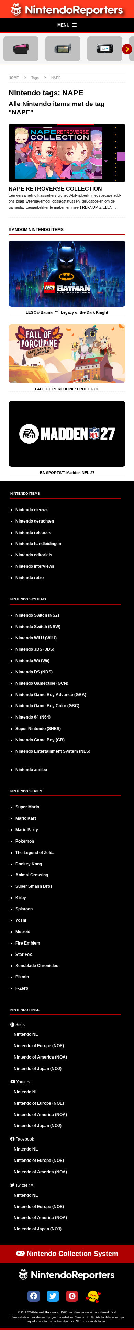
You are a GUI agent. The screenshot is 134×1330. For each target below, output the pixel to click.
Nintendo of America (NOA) (40, 1057)
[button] (67, 25)
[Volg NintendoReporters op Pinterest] (72, 1296)
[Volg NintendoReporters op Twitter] (53, 1296)
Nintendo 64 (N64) (33, 717)
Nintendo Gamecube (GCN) (41, 683)
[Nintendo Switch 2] (20, 48)
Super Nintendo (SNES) (38, 728)
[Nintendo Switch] (62, 48)
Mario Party (26, 829)
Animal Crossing (31, 875)
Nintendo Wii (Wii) (32, 660)
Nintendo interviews (34, 566)
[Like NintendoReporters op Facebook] (33, 1296)
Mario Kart (25, 818)
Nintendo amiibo (31, 769)
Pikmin (22, 977)
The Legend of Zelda (35, 852)
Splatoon (24, 909)
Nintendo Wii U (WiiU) (36, 638)
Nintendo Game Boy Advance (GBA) (50, 694)
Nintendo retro (29, 577)
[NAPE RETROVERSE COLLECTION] (67, 153)
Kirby (20, 897)
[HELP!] (93, 1297)
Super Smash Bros (34, 886)
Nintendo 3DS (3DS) (34, 649)
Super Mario (27, 807)
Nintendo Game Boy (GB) (40, 740)
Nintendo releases (33, 532)
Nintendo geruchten (34, 521)
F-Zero (21, 988)
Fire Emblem (27, 943)
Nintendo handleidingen (38, 543)
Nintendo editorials (33, 555)
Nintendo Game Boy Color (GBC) (47, 705)
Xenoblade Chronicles (36, 965)
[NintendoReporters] (67, 14)
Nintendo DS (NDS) (34, 672)
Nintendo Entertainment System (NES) (52, 751)
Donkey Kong (28, 864)
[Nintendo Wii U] (104, 48)
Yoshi (20, 920)
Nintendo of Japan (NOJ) (38, 1068)
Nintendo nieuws (31, 509)
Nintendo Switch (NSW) (37, 626)
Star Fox (23, 954)
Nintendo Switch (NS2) (37, 615)
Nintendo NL (26, 1034)
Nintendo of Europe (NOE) (39, 1045)
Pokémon (24, 841)
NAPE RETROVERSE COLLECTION (55, 189)
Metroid (22, 931)
